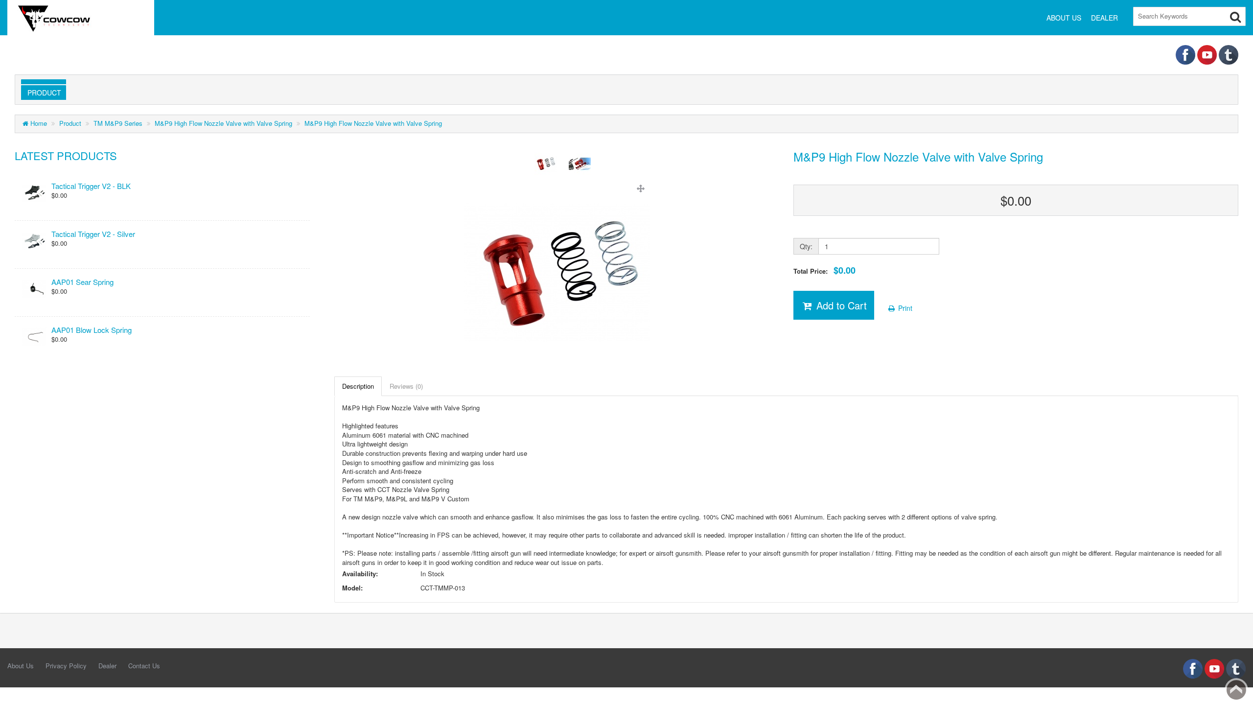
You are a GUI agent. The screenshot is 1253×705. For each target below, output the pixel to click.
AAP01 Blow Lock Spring (91, 330)
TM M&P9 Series (117, 123)
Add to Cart (840, 305)
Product (42, 92)
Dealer (107, 665)
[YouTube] (1208, 53)
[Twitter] (1228, 53)
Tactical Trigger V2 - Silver (93, 234)
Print (904, 308)
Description (358, 386)
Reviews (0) (406, 386)
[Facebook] (1186, 53)
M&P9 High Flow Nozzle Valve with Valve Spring (223, 123)
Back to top (1236, 690)
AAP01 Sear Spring (82, 282)
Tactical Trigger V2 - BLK (91, 186)
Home (37, 123)
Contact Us (144, 665)
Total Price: (824, 270)
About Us (20, 665)
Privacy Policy (66, 665)
